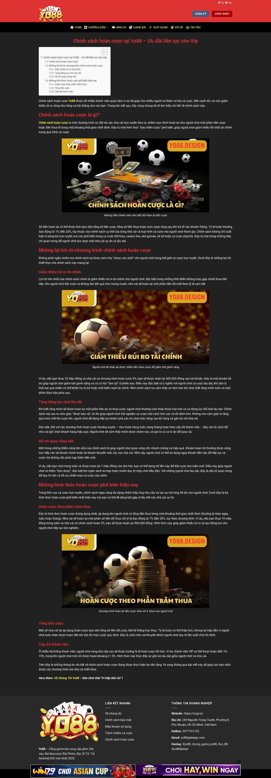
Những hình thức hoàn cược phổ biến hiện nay (73, 80)
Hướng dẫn (97, 27)
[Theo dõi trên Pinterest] (226, 2)
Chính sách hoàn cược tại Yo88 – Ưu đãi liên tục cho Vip (75, 57)
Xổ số (179, 27)
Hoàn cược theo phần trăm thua (71, 84)
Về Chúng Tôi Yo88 (66, 678)
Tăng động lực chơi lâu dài (68, 73)
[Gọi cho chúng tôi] (223, 2)
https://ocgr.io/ (193, 713)
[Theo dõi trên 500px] (230, 2)
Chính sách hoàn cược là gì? (63, 61)
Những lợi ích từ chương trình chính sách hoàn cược (76, 65)
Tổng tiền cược (62, 88)
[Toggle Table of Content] (102, 52)
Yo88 (78, 27)
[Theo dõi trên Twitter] (219, 2)
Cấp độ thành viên (64, 91)
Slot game (160, 27)
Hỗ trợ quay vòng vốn (65, 76)
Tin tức (195, 27)
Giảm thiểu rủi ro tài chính (67, 69)
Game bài (139, 27)
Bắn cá (121, 27)
